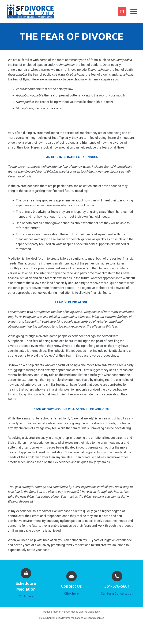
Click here (26, 596)
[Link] (30, 11)
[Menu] (132, 11)
